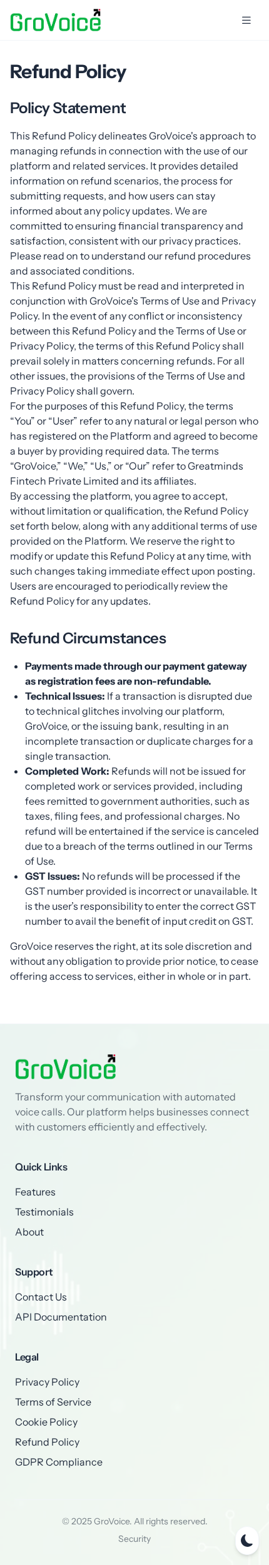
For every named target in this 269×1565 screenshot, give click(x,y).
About (29, 1231)
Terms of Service (53, 1402)
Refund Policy (47, 1442)
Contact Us (41, 1297)
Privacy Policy (47, 1382)
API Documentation (61, 1317)
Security (134, 1538)
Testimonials (44, 1211)
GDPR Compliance (59, 1462)
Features (35, 1191)
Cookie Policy (46, 1422)
